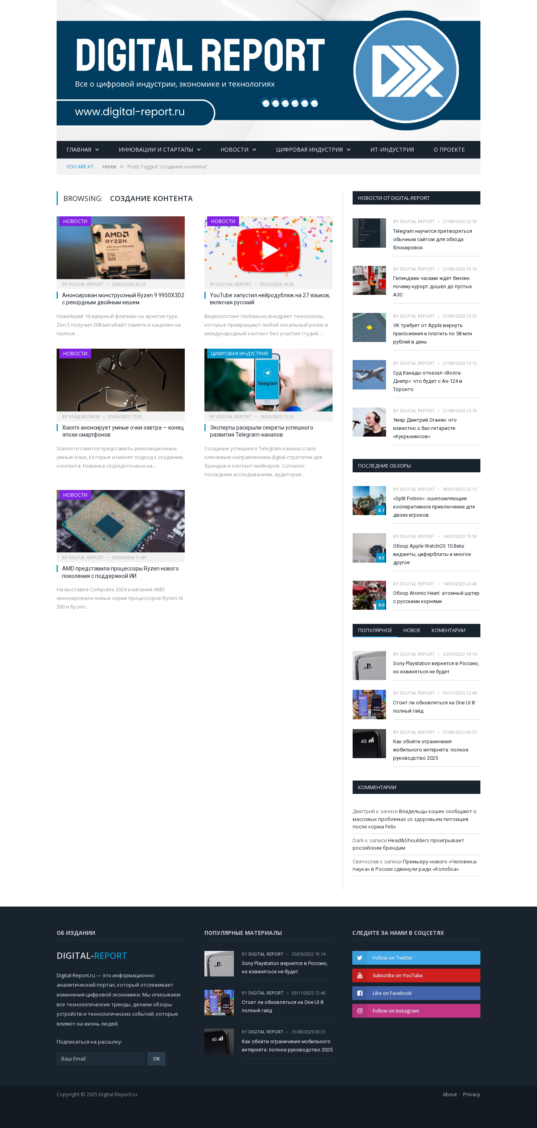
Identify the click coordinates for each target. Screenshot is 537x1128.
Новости (234, 149)
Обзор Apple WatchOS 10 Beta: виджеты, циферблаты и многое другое (432, 554)
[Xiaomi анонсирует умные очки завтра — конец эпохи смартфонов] (121, 382)
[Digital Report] (268, 69)
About (450, 1094)
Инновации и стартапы (156, 149)
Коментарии (448, 630)
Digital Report (86, 284)
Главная (78, 149)
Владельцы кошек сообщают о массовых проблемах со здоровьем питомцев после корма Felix (414, 819)
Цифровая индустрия (309, 149)
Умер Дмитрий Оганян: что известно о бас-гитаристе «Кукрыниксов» (425, 428)
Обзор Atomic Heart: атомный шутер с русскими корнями (436, 597)
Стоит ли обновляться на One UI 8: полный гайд (434, 707)
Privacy (471, 1094)
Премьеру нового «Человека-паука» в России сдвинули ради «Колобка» (415, 865)
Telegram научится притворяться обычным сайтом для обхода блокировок (432, 239)
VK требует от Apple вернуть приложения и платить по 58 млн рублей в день (432, 333)
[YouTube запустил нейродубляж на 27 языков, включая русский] (268, 250)
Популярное (375, 630)
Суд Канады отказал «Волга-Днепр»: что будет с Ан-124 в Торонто (427, 381)
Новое (412, 630)
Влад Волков (84, 416)
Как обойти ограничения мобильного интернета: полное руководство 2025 (430, 750)
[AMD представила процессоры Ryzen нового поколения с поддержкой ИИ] (121, 524)
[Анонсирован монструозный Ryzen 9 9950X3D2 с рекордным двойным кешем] (121, 250)
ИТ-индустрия (392, 149)
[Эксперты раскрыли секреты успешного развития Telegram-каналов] (268, 382)
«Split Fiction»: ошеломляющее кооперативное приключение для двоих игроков (434, 506)
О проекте (449, 149)
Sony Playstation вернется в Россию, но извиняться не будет (436, 667)
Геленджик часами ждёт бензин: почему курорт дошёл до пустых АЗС (432, 286)
